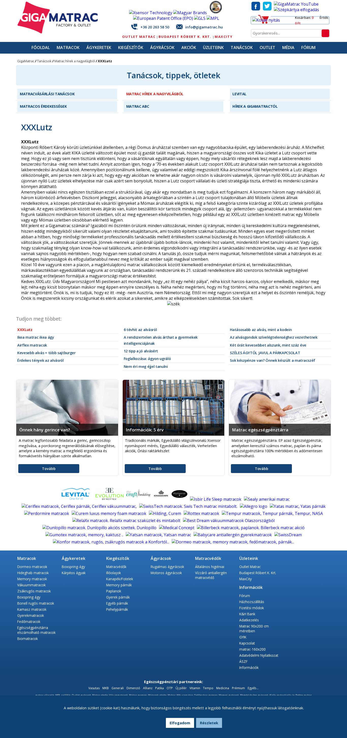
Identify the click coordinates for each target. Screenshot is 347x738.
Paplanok (113, 591)
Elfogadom (180, 722)
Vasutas (94, 688)
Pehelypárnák (117, 609)
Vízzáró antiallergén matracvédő (211, 575)
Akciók (188, 47)
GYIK (242, 637)
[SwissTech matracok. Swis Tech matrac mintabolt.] (188, 506)
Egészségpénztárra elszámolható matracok (36, 630)
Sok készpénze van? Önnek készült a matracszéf (272, 360)
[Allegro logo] (254, 506)
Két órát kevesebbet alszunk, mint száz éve (268, 345)
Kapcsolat (247, 643)
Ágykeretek (98, 47)
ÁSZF (243, 661)
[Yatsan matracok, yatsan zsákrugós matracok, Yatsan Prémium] (159, 535)
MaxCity (223, 36)
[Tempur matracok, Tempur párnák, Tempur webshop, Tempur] (272, 513)
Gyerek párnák (118, 597)
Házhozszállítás (251, 601)
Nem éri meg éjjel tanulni (146, 366)
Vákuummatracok (31, 585)
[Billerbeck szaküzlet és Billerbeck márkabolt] (250, 527)
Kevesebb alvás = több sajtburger (46, 352)
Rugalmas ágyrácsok (167, 566)
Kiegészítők (130, 47)
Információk (249, 667)
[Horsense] (180, 499)
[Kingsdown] (161, 499)
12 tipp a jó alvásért (141, 351)
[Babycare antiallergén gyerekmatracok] (233, 535)
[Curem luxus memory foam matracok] (109, 513)
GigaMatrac (25, 61)
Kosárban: (303, 17)
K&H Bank (247, 613)
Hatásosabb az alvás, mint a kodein (261, 329)
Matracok (68, 47)
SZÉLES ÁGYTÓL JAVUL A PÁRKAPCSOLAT (265, 352)
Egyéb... (253, 688)
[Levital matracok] (76, 499)
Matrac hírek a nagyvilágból (74, 61)
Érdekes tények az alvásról (40, 360)
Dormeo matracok (32, 566)
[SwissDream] (288, 535)
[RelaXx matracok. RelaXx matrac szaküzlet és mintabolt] (127, 520)
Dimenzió (133, 688)
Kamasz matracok (31, 609)
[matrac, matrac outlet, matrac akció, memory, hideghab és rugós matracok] (60, 32)
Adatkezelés (249, 620)
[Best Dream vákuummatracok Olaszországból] (228, 520)
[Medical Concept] (177, 527)
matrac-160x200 (252, 649)
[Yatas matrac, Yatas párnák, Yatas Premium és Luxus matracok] (297, 506)
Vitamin (195, 688)
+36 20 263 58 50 (154, 27)
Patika (159, 688)
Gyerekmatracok (30, 615)
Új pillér (181, 688)
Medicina (222, 688)
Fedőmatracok (28, 621)
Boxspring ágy (28, 597)
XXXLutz (25, 329)
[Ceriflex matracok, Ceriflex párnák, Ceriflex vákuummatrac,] (79, 506)
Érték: (324, 17)
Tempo (208, 688)
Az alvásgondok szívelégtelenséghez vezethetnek (273, 337)
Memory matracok (32, 578)
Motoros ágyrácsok (166, 572)
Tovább (48, 468)
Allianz (147, 688)
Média (288, 47)
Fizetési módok (251, 607)
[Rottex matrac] (202, 513)
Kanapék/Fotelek (119, 578)
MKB (105, 688)
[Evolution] (110, 499)
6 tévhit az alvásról (140, 329)
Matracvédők (116, 566)
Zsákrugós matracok (34, 591)
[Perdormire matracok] (47, 513)
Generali (118, 688)
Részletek (209, 722)
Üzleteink (213, 47)
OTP (170, 688)
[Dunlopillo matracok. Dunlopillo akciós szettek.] (100, 527)
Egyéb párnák (117, 603)
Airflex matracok (32, 345)
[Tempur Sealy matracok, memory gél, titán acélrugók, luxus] (266, 499)
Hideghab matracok (33, 572)
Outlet (267, 47)
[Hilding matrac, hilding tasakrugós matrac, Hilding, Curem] (165, 513)
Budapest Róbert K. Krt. (186, 36)
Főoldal (40, 47)
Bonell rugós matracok (35, 603)
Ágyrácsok (162, 47)
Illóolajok (113, 572)
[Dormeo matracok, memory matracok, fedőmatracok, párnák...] (233, 542)
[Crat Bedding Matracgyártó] (138, 499)
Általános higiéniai (209, 566)
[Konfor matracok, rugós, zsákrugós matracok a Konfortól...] (111, 542)
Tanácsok (242, 47)
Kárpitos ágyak (74, 572)
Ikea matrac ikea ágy (35, 337)
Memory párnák (119, 585)
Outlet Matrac (139, 36)
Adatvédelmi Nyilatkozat (258, 655)
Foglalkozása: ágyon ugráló (147, 358)
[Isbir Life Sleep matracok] (216, 499)
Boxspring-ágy (73, 566)
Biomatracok (27, 638)
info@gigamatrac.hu (204, 27)
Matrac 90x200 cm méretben (254, 628)
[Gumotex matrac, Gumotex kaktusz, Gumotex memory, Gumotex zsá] (85, 535)
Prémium (238, 688)
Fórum (308, 47)
